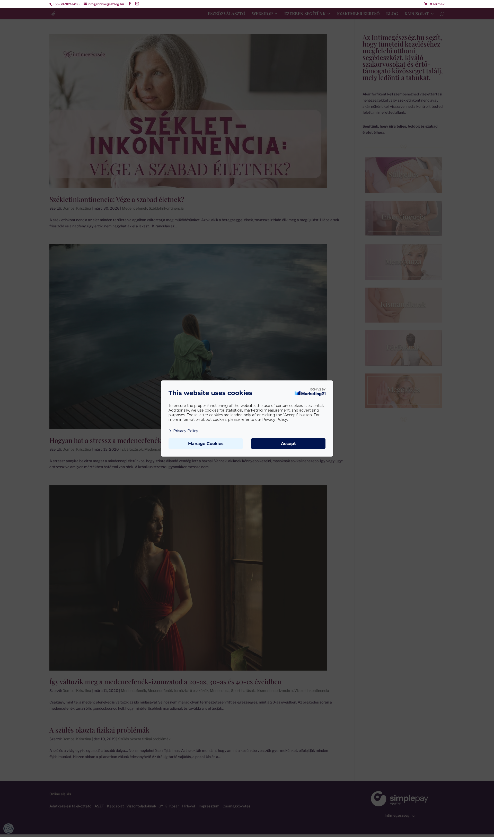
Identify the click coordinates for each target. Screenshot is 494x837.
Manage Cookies (206, 443)
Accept (288, 443)
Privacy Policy (185, 431)
